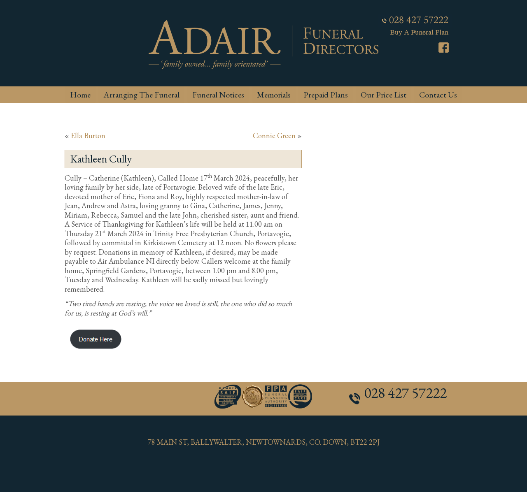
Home (80, 94)
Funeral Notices (218, 94)
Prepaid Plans (325, 94)
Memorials (274, 94)
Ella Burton (88, 135)
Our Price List (383, 94)
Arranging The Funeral (141, 94)
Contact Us (438, 94)
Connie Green (274, 135)
